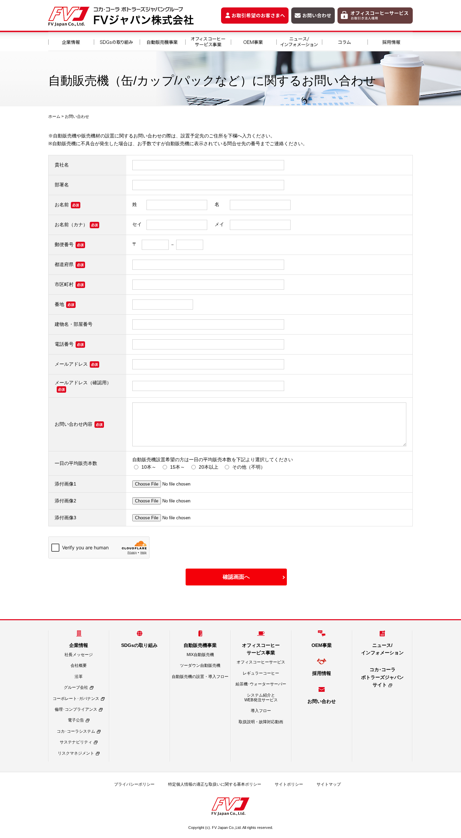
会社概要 (79, 665)
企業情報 (71, 41)
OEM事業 (253, 41)
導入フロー (261, 710)
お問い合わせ (77, 116)
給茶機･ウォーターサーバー (261, 684)
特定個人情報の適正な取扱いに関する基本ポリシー (214, 784)
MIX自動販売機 (200, 654)
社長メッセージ (78, 654)
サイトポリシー (289, 784)
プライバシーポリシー (134, 784)
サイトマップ (329, 784)
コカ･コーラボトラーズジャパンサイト (382, 677)
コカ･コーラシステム (76, 731)
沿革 (79, 676)
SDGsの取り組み (116, 41)
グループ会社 (76, 687)
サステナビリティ (76, 742)
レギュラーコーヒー (261, 673)
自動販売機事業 (162, 41)
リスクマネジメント (76, 753)
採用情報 (390, 41)
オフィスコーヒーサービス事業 (208, 41)
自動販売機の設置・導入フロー (200, 676)
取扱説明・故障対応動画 (261, 721)
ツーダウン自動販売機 (200, 665)
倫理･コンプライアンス (76, 709)
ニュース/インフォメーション (299, 41)
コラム (344, 41)
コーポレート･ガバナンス (76, 698)
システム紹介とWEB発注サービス (261, 697)
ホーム (54, 116)
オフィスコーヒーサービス (261, 662)
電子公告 (76, 720)
